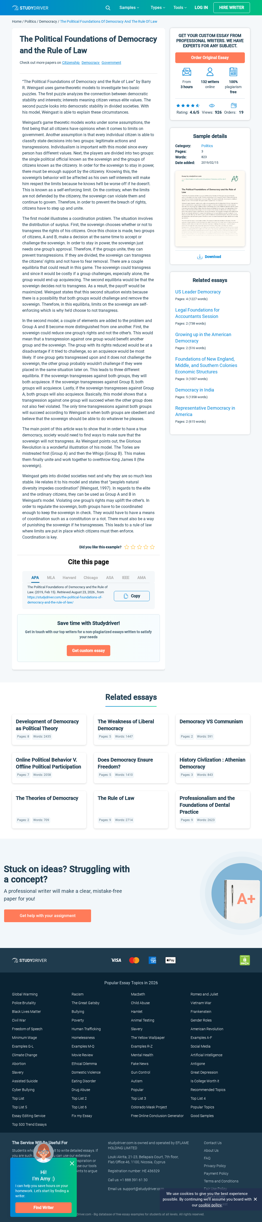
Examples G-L (23, 1046)
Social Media (201, 1046)
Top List (18, 1098)
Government (111, 63)
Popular (137, 1090)
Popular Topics (202, 1107)
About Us (211, 1150)
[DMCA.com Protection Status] (245, 959)
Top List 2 (79, 1098)
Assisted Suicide (25, 1081)
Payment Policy (216, 1173)
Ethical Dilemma (84, 1064)
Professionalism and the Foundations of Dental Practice (207, 805)
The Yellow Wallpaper (148, 1038)
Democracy (48, 21)
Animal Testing (142, 1020)
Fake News (139, 1064)
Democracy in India (194, 390)
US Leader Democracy (198, 291)
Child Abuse (140, 1003)
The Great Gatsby (86, 1003)
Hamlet (137, 1012)
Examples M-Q (83, 1046)
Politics (31, 21)
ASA (110, 577)
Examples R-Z (141, 1046)
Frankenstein (201, 1012)
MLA (51, 577)
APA (35, 577)
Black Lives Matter (26, 1012)
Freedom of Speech (27, 1029)
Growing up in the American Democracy (203, 337)
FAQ (207, 1158)
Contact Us (213, 1143)
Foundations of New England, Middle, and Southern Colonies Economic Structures (206, 365)
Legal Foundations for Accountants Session (197, 313)
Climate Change (24, 1055)
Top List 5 (19, 1107)
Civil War (19, 1020)
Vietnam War (201, 1003)
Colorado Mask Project (149, 1107)
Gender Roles (201, 1020)
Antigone (198, 1064)
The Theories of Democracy (47, 798)
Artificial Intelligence (206, 1055)
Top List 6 (79, 1107)
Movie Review (82, 1055)
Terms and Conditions (221, 1181)
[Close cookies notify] (255, 1199)
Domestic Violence (86, 1072)
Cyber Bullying (23, 1090)
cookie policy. (210, 1205)
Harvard (69, 577)
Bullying (78, 1012)
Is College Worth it (205, 1081)
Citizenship (71, 63)
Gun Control (140, 1072)
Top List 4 (198, 1098)
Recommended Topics (208, 1090)
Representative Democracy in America (205, 411)
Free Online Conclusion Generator (157, 1116)
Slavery (137, 1029)
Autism (136, 1081)
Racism (77, 994)
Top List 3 (138, 1098)
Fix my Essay (82, 1116)
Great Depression (204, 1072)
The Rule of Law (116, 798)
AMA (141, 577)
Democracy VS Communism (211, 721)
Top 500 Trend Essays (29, 1124)
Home (17, 21)
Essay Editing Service (28, 1116)
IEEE (125, 577)
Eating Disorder (84, 1081)
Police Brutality (24, 1003)
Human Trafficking (86, 1029)
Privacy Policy (215, 1166)
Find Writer (44, 1207)
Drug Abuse (81, 1090)
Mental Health (142, 1055)
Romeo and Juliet (204, 994)
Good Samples (202, 1116)
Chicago (91, 577)
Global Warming (25, 994)
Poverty (78, 1020)
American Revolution (207, 1029)
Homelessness (83, 1038)
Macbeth (138, 994)
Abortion (19, 1064)
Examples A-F (201, 1038)
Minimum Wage (24, 1038)
